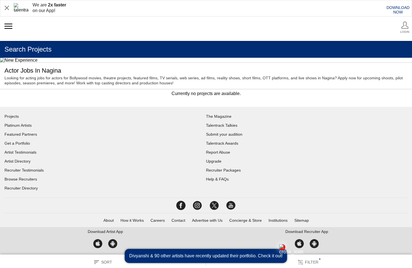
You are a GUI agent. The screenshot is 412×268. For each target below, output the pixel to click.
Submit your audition (224, 134)
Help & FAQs (217, 179)
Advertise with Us (207, 220)
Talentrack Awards (222, 143)
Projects (11, 116)
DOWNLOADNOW (397, 9)
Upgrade (213, 161)
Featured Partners (20, 134)
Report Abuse (218, 152)
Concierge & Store (245, 220)
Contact (178, 220)
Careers (158, 220)
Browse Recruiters (20, 179)
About (108, 220)
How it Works (132, 220)
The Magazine (219, 116)
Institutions (278, 220)
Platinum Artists (18, 125)
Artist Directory (17, 161)
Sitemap (301, 220)
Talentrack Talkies (221, 125)
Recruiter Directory (21, 188)
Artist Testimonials (20, 152)
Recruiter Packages (223, 170)
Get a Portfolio (17, 143)
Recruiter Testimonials (24, 170)
